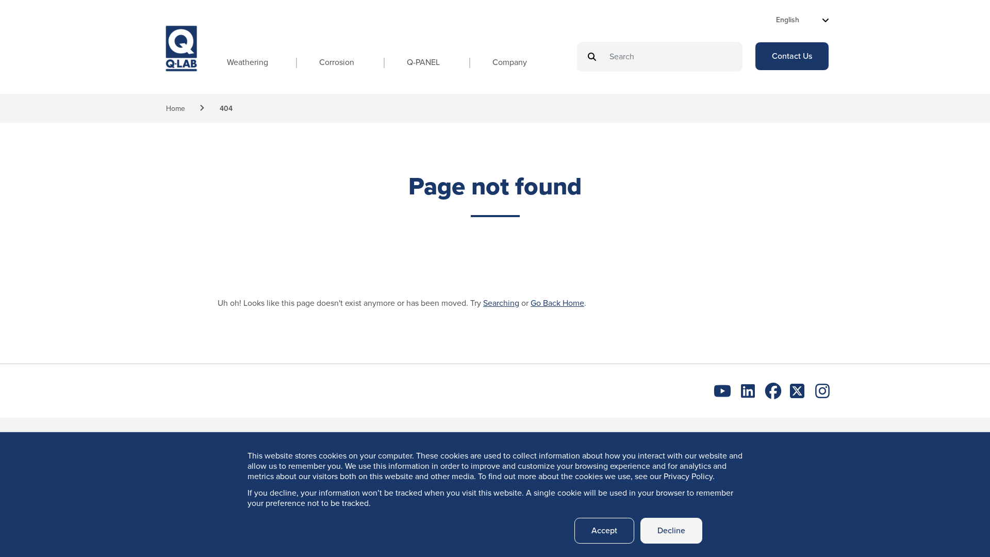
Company (509, 62)
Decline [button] (671, 530)
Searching (501, 303)
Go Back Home (557, 303)
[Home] (181, 57)
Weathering (247, 62)
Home (175, 108)
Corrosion (336, 62)
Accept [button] (604, 530)
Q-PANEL (423, 62)
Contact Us (792, 56)
